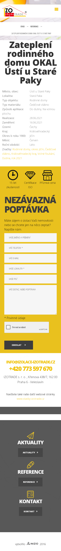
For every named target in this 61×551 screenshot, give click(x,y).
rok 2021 (16, 158)
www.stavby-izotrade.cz (30, 398)
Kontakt (29, 511)
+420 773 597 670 (30, 368)
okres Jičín (37, 149)
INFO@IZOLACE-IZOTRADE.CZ (30, 362)
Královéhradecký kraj (23, 153)
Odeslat (16, 345)
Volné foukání (46, 153)
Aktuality (29, 452)
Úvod (23, 26)
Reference (34, 26)
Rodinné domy (21, 149)
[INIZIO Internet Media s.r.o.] (32, 544)
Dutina (6, 158)
